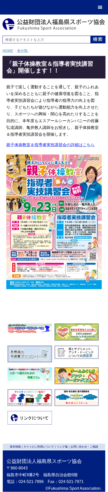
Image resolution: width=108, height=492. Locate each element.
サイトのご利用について (39, 446)
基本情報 (15, 446)
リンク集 (62, 446)
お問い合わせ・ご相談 (84, 446)
